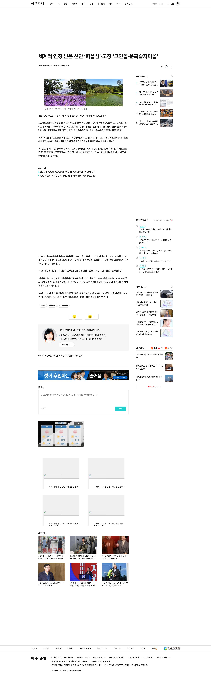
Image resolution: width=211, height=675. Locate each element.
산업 (65, 3)
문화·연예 (128, 3)
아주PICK (140, 286)
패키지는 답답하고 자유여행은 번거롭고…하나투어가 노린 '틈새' (67, 172)
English (154, 4)
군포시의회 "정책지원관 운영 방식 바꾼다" (154, 261)
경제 (83, 3)
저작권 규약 (117, 649)
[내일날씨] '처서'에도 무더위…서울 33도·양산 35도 (155, 241)
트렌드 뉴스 (141, 76)
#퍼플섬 (52, 305)
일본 (162, 348)
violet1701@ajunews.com (88, 330)
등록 (120, 408)
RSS (153, 649)
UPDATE (166, 220)
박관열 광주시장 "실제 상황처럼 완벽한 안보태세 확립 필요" (155, 230)
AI (59, 3)
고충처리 (130, 649)
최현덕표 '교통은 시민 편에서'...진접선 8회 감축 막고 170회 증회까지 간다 (155, 270)
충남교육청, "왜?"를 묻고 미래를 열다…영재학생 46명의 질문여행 (68, 175)
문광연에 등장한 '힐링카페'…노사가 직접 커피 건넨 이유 (81, 339)
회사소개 (34, 649)
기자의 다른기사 (67, 345)
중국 (51, 3)
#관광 (43, 305)
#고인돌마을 (63, 305)
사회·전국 (101, 3)
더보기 (147, 387)
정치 (91, 3)
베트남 (170, 348)
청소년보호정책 (102, 649)
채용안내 (58, 649)
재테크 (74, 3)
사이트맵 (142, 649)
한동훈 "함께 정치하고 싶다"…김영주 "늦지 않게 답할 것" (114, 557)
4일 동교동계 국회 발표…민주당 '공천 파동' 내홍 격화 (51, 584)
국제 (111, 3)
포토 (118, 3)
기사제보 (70, 649)
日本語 (161, 4)
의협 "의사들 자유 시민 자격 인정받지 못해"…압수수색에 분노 (115, 584)
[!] (172, 76)
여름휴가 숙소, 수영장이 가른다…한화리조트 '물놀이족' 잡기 (83, 335)
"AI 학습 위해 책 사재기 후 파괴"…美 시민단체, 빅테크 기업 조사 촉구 (155, 252)
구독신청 (46, 649)
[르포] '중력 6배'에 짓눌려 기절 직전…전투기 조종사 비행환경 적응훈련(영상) (83, 557)
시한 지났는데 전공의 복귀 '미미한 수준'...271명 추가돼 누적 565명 (51, 557)
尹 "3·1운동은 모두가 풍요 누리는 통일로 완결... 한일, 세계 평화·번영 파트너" (82, 584)
